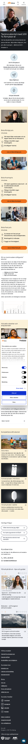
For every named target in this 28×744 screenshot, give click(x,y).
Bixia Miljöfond (18, 84)
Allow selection (14, 397)
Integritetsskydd (6, 720)
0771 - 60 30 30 (8, 558)
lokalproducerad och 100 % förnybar (13, 67)
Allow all (14, 393)
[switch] (24, 372)
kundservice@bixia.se (10, 560)
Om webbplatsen (6, 723)
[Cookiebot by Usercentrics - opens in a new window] (19, 341)
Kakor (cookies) (5, 717)
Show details (19, 388)
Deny (14, 402)
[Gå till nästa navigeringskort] (5, 573)
